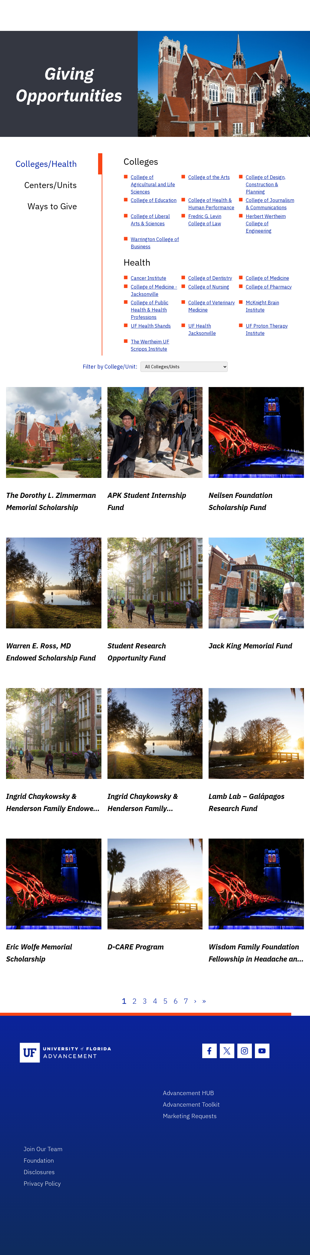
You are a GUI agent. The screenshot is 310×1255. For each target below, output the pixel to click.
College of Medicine (267, 278)
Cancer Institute (148, 278)
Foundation (39, 1160)
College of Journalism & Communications (270, 203)
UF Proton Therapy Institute (267, 329)
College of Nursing (208, 287)
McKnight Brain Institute (262, 306)
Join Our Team (43, 1149)
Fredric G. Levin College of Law (204, 220)
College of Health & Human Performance (211, 203)
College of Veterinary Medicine (211, 306)
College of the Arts (209, 177)
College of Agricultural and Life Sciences (153, 184)
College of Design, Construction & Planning (265, 184)
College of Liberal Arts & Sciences (150, 220)
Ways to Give (52, 206)
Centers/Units (50, 184)
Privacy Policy (42, 1183)
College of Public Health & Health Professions (149, 310)
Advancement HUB (188, 1093)
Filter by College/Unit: (110, 366)
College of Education (153, 200)
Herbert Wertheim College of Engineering (266, 223)
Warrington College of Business (155, 243)
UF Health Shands (151, 326)
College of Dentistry (210, 278)
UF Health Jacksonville (202, 329)
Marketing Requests (190, 1116)
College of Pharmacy (269, 287)
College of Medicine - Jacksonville (154, 290)
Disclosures (39, 1172)
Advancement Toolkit (191, 1104)
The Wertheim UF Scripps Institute (150, 345)
